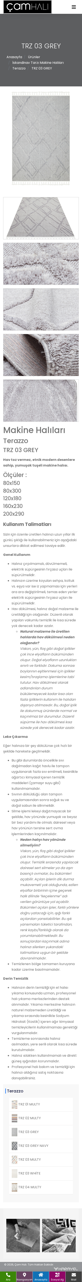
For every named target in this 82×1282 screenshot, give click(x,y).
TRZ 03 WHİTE (29, 1173)
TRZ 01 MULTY (28, 1104)
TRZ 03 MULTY (29, 1159)
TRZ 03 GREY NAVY (32, 1145)
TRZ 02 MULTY (29, 1118)
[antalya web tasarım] (66, 1269)
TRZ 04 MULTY (29, 1187)
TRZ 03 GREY (42, 68)
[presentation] (14, 1236)
